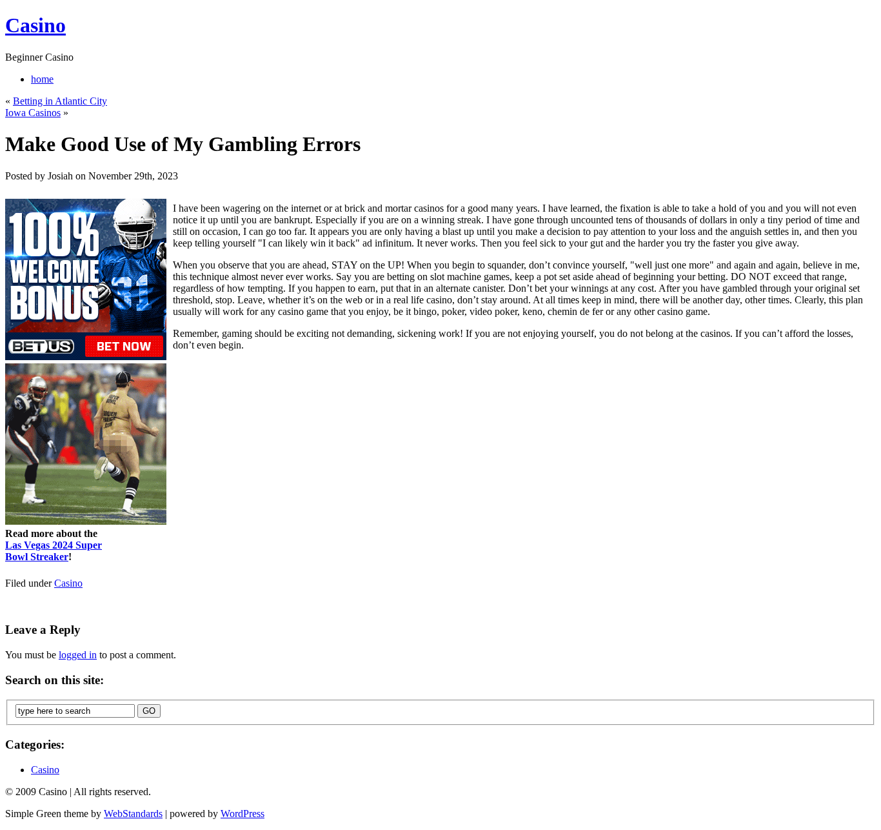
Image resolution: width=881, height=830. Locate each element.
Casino (35, 25)
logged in (78, 654)
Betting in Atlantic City (60, 101)
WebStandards (133, 813)
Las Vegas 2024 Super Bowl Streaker (53, 551)
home (42, 79)
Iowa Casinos (33, 112)
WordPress (242, 813)
